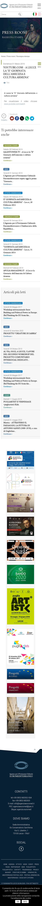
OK (18, 901)
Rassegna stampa (23, 56)
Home (3, 56)
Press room (11, 56)
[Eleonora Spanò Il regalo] (7, 46)
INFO (25, 901)
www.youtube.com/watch (14, 104)
